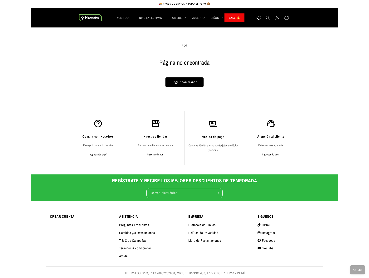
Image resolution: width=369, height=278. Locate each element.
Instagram (268, 233)
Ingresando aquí (98, 154)
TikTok (265, 225)
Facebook (268, 240)
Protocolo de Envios (202, 225)
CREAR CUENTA (62, 216)
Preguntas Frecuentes (134, 225)
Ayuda (123, 256)
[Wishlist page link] (259, 18)
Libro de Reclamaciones (204, 240)
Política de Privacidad (203, 233)
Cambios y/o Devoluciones (137, 233)
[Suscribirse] (217, 193)
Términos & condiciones (135, 248)
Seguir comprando (185, 82)
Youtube (267, 248)
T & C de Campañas (132, 240)
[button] (177, 17)
